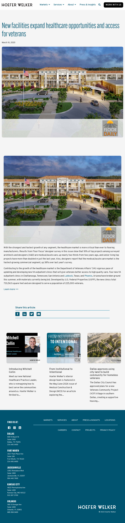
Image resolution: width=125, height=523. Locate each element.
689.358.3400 (12, 512)
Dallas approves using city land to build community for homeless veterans (104, 374)
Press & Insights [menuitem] (91, 420)
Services (58, 4)
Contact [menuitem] (76, 430)
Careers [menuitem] (62, 430)
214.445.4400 (12, 444)
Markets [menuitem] (48, 420)
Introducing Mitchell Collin (20, 371)
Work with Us (113, 5)
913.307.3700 (12, 495)
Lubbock (68, 276)
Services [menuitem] (62, 420)
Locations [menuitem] (110, 420)
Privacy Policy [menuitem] (107, 430)
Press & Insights (88, 4)
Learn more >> (11, 289)
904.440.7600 (12, 478)
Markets (44, 4)
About (71, 4)
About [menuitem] (75, 420)
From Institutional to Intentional (61, 371)
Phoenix (88, 276)
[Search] (99, 5)
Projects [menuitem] (90, 430)
